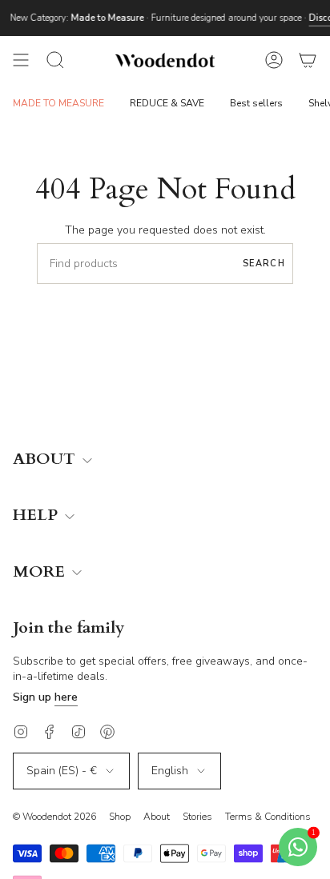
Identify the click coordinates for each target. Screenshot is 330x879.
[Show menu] (21, 60)
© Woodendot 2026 (54, 816)
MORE (41, 572)
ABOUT (46, 459)
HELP (37, 515)
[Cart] (307, 60)
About (156, 816)
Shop (120, 816)
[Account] (274, 60)
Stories (197, 816)
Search (264, 264)
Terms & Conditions (268, 816)
